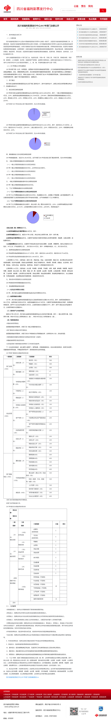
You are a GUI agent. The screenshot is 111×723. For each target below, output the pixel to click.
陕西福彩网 (78, 697)
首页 (5, 19)
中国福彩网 (6, 694)
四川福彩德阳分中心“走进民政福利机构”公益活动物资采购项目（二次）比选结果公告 (89, 32)
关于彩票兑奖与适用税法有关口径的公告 (89, 65)
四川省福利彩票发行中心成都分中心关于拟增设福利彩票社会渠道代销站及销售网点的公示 (89, 29)
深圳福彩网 (6, 699)
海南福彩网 (46, 697)
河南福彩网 (14, 697)
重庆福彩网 (54, 697)
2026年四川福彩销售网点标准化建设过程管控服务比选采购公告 (89, 44)
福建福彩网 (88, 694)
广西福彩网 (38, 697)
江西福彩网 (96, 694)
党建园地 (26, 19)
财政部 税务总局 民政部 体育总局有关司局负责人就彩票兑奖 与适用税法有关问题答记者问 (92, 61)
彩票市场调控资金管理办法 (85, 82)
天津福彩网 (14, 694)
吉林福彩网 (38, 694)
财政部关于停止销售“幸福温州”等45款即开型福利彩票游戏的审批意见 (92, 71)
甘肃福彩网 (86, 697)
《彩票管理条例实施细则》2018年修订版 (89, 74)
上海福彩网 (56, 694)
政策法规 (81, 19)
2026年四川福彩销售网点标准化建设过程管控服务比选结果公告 (89, 35)
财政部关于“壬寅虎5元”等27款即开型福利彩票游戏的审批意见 (91, 78)
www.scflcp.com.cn (12, 707)
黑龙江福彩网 (47, 694)
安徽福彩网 (80, 694)
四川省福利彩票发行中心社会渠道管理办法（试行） (92, 67)
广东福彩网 (30, 697)
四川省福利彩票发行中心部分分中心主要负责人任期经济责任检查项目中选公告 (89, 38)
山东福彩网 (6, 697)
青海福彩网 (94, 697)
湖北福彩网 (22, 697)
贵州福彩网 (62, 697)
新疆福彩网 (102, 697)
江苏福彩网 (64, 694)
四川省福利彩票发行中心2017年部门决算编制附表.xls (22, 677)
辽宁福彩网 (30, 694)
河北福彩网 (22, 694)
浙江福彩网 (72, 694)
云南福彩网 (70, 697)
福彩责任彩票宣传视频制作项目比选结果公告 (89, 41)
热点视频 (92, 19)
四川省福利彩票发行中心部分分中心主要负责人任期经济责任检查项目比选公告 (89, 46)
